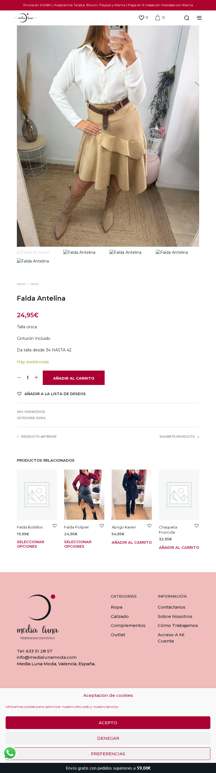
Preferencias (108, 753)
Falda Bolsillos (29, 527)
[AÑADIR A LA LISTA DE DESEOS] (54, 525)
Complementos (128, 625)
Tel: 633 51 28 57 (34, 651)
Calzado (120, 616)
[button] (143, 17)
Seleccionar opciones (30, 544)
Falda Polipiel (76, 527)
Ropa (35, 284)
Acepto (108, 722)
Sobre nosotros (175, 616)
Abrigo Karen (124, 527)
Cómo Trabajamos (178, 625)
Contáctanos (171, 607)
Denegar (108, 738)
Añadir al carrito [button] (132, 542)
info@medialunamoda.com (46, 657)
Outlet (118, 634)
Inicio (21, 284)
